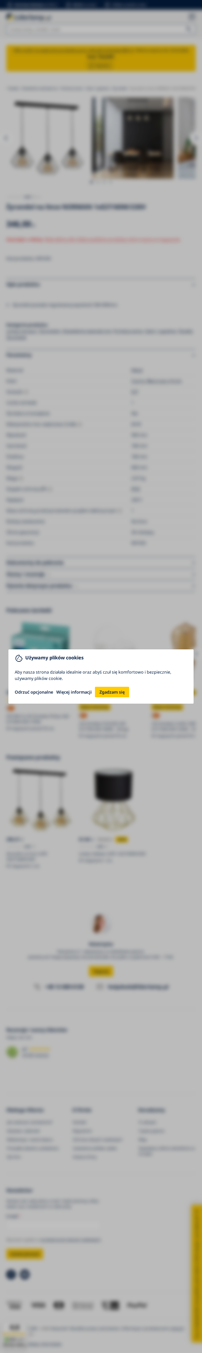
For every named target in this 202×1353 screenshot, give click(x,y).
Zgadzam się (112, 692)
